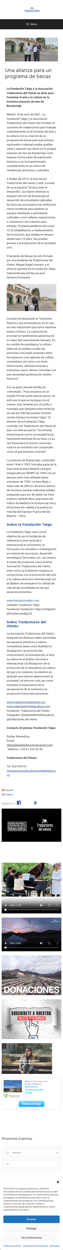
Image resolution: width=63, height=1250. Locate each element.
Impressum (54, 1245)
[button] (58, 1182)
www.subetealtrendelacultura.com (28, 706)
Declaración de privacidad (35, 1245)
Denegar (31, 1228)
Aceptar (31, 1219)
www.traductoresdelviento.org (26, 702)
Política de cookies (12, 1245)
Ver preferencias (31, 1237)
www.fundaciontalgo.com (23, 600)
